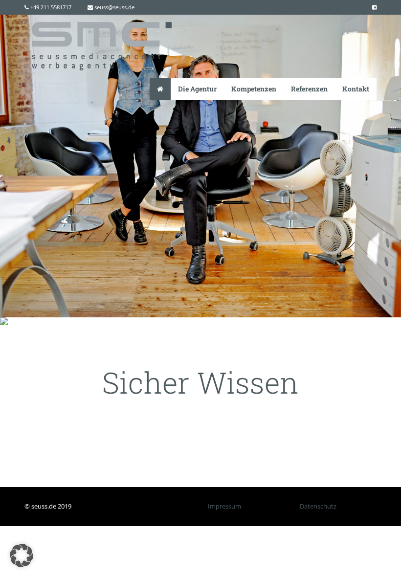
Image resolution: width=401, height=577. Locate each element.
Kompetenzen (253, 88)
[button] (21, 555)
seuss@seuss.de (113, 7)
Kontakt (355, 88)
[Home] (160, 89)
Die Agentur (197, 88)
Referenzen (309, 88)
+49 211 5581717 (50, 7)
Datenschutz (318, 506)
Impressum (224, 506)
